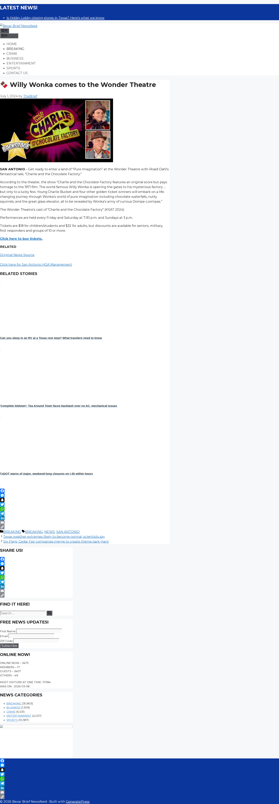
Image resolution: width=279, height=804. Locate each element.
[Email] (85, 522)
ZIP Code (6, 641)
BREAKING (15, 49)
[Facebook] (85, 491)
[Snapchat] (85, 500)
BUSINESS (14, 58)
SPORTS (13, 68)
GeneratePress (78, 802)
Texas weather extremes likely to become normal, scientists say (54, 537)
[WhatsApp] (85, 509)
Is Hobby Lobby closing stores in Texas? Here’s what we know (55, 18)
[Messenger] (85, 495)
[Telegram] (85, 513)
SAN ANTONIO (68, 532)
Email (4, 636)
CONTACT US (17, 73)
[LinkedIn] (85, 518)
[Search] (49, 613)
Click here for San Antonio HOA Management (36, 264)
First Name (8, 631)
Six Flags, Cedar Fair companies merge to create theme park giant (56, 541)
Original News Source (17, 255)
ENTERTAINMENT (21, 63)
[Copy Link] (85, 527)
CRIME (11, 54)
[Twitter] (85, 504)
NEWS (49, 532)
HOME (11, 44)
